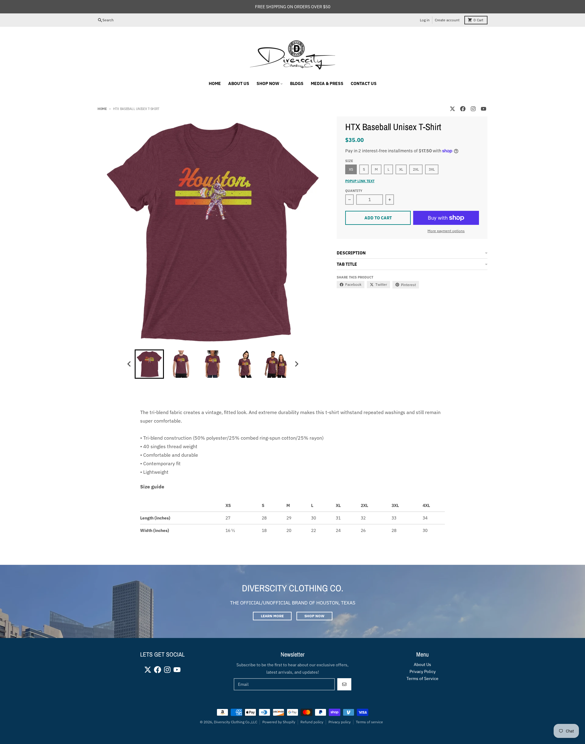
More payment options (446, 231)
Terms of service (369, 722)
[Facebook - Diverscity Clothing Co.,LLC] (463, 109)
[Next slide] (296, 364)
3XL (432, 169)
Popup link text (359, 181)
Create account (447, 20)
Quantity (353, 191)
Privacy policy (339, 722)
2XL (416, 169)
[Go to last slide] (129, 364)
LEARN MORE (272, 616)
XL (401, 169)
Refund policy (311, 722)
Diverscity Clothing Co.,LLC (235, 722)
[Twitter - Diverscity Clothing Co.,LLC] (452, 109)
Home (102, 109)
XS (351, 169)
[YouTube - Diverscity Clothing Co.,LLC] (484, 109)
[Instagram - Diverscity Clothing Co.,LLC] (473, 109)
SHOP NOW (314, 616)
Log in (425, 20)
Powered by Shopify (278, 722)
